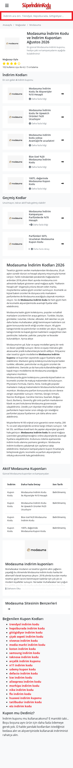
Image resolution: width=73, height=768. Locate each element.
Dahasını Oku (14, 588)
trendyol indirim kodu (24, 624)
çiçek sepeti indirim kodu (26, 636)
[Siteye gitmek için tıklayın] (62, 140)
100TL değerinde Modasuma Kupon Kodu (39, 181)
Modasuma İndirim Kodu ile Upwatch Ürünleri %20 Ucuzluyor (40, 115)
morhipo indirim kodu (24, 686)
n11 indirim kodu (21, 665)
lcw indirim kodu (20, 677)
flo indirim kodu (20, 694)
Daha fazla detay (41, 248)
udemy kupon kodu (22, 669)
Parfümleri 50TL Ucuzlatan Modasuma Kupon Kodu (41, 239)
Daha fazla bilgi (39, 98)
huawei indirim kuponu (25, 698)
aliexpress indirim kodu (25, 682)
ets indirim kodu (20, 706)
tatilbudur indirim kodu (25, 702)
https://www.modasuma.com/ (36, 557)
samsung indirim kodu (24, 653)
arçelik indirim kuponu (25, 661)
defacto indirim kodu (23, 673)
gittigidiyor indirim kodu (26, 632)
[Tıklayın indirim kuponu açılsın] (62, 94)
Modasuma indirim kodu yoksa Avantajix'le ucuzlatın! (41, 138)
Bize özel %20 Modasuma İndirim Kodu (40, 159)
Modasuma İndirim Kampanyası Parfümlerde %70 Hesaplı (40, 216)
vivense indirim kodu (23, 641)
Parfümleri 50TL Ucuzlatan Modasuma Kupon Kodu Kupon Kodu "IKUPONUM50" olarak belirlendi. (40, 249)
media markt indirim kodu (27, 645)
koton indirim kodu (22, 649)
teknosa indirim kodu (24, 657)
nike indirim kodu (21, 690)
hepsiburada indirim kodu (27, 628)
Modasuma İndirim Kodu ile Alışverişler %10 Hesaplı (40, 91)
